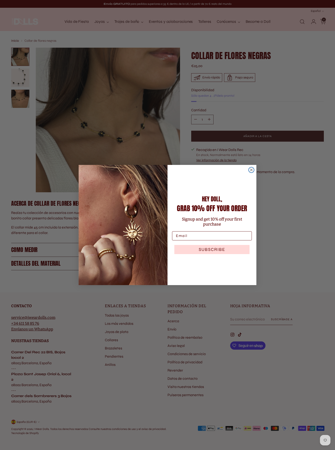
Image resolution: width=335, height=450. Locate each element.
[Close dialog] (251, 170)
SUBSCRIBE (212, 249)
